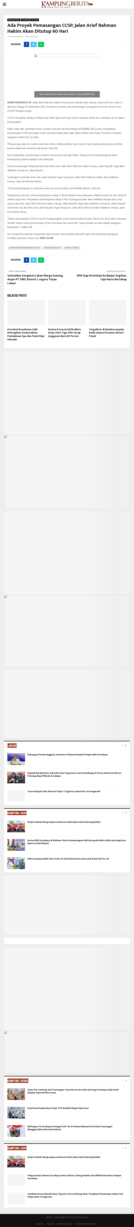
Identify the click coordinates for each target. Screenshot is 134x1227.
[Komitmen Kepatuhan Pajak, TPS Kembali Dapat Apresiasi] (16, 1112)
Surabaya (25, 20)
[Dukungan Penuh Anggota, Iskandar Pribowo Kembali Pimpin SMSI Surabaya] (16, 759)
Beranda (40, 1224)
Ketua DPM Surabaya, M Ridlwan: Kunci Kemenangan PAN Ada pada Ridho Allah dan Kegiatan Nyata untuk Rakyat (76, 842)
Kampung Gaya (17, 1148)
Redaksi (50, 1224)
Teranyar (34, 20)
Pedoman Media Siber (85, 1224)
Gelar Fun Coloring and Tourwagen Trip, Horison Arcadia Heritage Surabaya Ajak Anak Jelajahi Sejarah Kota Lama (73, 1091)
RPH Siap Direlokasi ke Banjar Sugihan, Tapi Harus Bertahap (102, 277)
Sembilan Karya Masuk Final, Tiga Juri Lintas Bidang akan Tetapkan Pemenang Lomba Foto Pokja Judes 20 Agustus (75, 1195)
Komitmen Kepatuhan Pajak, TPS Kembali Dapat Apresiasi (58, 1108)
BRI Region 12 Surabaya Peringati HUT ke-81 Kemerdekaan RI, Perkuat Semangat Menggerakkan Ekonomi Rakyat (69, 1128)
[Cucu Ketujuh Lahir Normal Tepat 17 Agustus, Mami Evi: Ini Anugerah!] (16, 796)
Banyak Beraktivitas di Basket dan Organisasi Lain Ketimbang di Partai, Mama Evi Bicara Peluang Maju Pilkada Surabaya (74, 774)
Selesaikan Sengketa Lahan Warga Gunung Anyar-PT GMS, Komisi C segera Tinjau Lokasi (35, 279)
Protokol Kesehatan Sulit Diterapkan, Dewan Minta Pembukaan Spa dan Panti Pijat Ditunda (25, 334)
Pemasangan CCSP (52, 248)
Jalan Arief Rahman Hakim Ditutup (24, 248)
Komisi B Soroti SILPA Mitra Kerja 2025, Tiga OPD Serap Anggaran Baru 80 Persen (64, 333)
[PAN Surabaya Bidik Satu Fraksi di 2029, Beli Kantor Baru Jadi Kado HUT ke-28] (16, 863)
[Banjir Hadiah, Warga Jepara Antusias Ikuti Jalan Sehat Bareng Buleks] (16, 826)
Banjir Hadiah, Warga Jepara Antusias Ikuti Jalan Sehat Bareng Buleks (64, 822)
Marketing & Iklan (65, 1224)
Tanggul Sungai (72, 248)
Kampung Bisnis (17, 1081)
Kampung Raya (13, 20)
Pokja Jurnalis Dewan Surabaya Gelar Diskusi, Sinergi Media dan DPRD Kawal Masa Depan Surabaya (74, 1177)
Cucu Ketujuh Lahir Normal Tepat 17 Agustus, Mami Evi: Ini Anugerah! (63, 791)
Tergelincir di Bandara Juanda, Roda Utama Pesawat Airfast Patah (106, 333)
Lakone (12, 745)
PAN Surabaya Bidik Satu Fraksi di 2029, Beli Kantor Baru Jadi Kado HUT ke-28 (68, 859)
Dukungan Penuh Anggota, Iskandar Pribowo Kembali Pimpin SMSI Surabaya (67, 754)
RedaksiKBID (18, 36)
